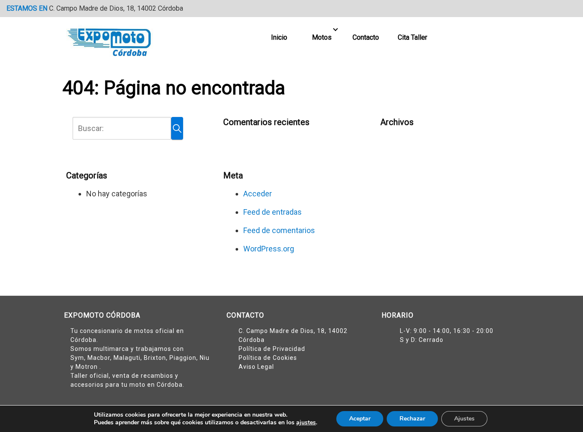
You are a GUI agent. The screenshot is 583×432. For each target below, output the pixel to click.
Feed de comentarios (279, 230)
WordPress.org (268, 248)
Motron (87, 366)
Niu (205, 357)
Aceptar (359, 418)
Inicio (279, 37)
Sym (77, 357)
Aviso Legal (256, 366)
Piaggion (182, 357)
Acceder (257, 193)
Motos (322, 37)
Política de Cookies (268, 357)
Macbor (98, 357)
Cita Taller (412, 37)
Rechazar (412, 418)
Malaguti (127, 357)
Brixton (155, 357)
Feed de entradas (272, 211)
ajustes (306, 422)
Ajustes (464, 418)
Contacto (366, 37)
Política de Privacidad (272, 348)
